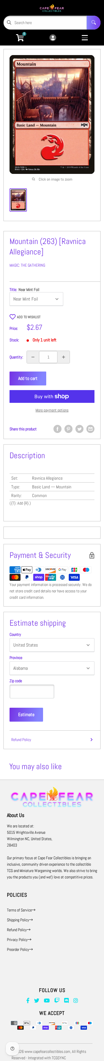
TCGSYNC (59, 1057)
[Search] (94, 23)
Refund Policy (21, 739)
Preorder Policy (18, 949)
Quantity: (16, 357)
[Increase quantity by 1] (63, 357)
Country (15, 634)
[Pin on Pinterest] (68, 429)
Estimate (26, 714)
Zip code (16, 681)
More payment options (52, 410)
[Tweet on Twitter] (79, 429)
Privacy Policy (17, 939)
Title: (24, 289)
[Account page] (52, 38)
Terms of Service (19, 910)
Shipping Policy (18, 919)
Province (16, 658)
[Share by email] (90, 429)
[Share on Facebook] (57, 429)
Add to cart (28, 378)
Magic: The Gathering (27, 265)
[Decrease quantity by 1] (33, 357)
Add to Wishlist (28, 317)
